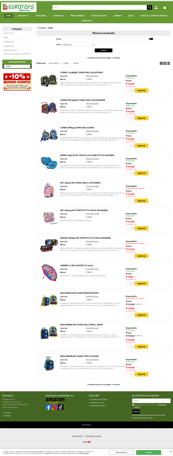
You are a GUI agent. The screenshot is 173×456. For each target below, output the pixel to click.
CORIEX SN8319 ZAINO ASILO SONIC (77, 127)
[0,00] (167, 7)
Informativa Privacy (98, 406)
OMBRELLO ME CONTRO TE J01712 (76, 265)
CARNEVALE (58, 16)
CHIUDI (171, 451)
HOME (8, 16)
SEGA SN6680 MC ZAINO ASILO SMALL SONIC (81, 324)
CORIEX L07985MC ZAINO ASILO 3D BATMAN (81, 72)
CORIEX (89, 79)
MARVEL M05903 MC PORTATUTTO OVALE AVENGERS (85, 238)
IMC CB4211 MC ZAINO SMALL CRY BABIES (80, 183)
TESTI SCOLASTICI (99, 16)
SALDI (130, 16)
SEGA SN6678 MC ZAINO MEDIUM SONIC (79, 293)
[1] (130, 90)
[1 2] (130, 146)
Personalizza (121, 452)
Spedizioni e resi (96, 403)
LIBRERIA (117, 16)
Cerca (58, 39)
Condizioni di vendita (98, 399)
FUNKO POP (86, 21)
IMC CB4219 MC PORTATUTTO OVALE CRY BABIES (84, 210)
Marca (59, 44)
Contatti (7, 416)
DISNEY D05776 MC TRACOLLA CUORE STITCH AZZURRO (87, 155)
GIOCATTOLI (23, 16)
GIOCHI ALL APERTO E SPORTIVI (154, 16)
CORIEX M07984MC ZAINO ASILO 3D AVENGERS (82, 100)
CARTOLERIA (40, 16)
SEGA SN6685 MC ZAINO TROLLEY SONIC (79, 356)
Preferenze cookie (93, 436)
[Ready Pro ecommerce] (86, 442)
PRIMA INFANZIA (77, 16)
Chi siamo (8, 413)
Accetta (148, 452)
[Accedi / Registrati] (158, 7)
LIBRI (6, 38)
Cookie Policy (84, 453)
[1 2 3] (130, 228)
